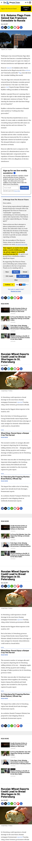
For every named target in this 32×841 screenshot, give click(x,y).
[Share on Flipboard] (18, 27)
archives (27, 70)
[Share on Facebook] (2, 27)
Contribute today (26, 8)
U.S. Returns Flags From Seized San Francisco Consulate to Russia (15, 18)
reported (20, 402)
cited (7, 87)
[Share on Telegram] (8, 27)
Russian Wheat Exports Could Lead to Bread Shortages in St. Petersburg (15, 358)
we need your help (21, 244)
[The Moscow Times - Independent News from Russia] (11, 2)
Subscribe (24, 187)
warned (9, 68)
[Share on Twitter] (5, 27)
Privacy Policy (17, 191)
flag (20, 73)
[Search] (27, 3)
